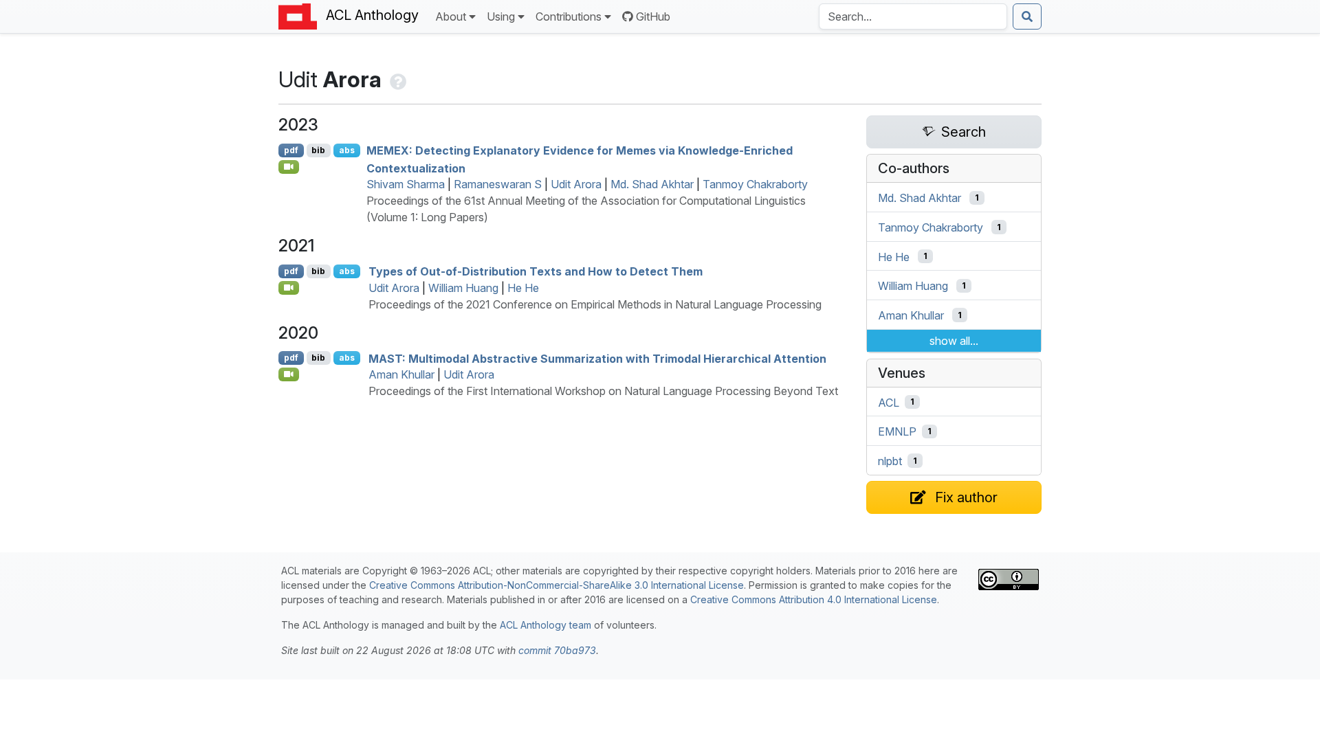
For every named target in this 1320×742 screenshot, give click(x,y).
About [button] (450, 16)
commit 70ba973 (557, 650)
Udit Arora (576, 184)
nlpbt (890, 461)
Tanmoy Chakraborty (755, 184)
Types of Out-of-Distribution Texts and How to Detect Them (535, 271)
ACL (888, 402)
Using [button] (501, 16)
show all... (954, 341)
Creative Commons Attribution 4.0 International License (813, 599)
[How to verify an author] (396, 79)
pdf (291, 150)
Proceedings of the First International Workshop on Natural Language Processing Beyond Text (603, 391)
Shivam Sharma (405, 184)
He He (523, 288)
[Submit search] (1027, 16)
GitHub (653, 16)
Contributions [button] (569, 16)
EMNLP (897, 431)
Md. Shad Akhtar (652, 184)
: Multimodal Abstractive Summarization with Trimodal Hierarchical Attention (597, 358)
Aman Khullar (401, 374)
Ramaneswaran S (498, 184)
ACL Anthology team (545, 625)
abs (347, 150)
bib (318, 150)
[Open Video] (288, 167)
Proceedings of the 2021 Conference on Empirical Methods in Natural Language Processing (595, 304)
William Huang (463, 288)
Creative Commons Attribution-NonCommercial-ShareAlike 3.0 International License (556, 585)
